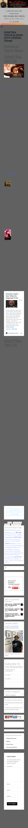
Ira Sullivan (10, 541)
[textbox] (14, 695)
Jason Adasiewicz (16, 541)
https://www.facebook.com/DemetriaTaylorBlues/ (15, 115)
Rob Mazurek (16, 554)
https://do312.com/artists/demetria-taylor (13, 500)
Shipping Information (11, 738)
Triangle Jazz (11, 560)
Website (9, 796)
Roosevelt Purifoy (9, 557)
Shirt (6, 558)
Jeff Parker (12, 543)
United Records (20, 560)
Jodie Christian (13, 547)
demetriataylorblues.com (9, 496)
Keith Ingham (18, 551)
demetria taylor (16, 524)
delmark (7, 524)
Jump (9, 549)
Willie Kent (7, 562)
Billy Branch (8, 533)
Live (18, 553)
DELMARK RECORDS (14, 16)
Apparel (14, 530)
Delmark (17, 537)
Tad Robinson (16, 558)
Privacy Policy (9, 744)
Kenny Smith (8, 553)
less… (10, 494)
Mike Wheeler (10, 554)
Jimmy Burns (7, 545)
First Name (8, 675)
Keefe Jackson (12, 551)
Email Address (9, 671)
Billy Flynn (13, 532)
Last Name (8, 678)
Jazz (7, 543)
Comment (10, 766)
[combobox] (14, 694)
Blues (19, 532)
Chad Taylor (13, 535)
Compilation (19, 535)
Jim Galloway (18, 543)
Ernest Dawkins (8, 539)
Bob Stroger (8, 535)
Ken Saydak (14, 553)
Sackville (18, 557)
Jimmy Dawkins (15, 545)
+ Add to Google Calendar (14, 510)
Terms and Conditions (11, 747)
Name (9, 784)
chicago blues (17, 522)
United (15, 560)
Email (9, 790)
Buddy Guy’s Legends (8, 88)
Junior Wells (14, 549)
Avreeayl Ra (18, 530)
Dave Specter (9, 537)
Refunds (8, 741)
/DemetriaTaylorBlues (20, 496)
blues (9, 522)
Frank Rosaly (14, 539)
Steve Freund (10, 558)
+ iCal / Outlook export (14, 514)
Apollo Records (9, 530)
